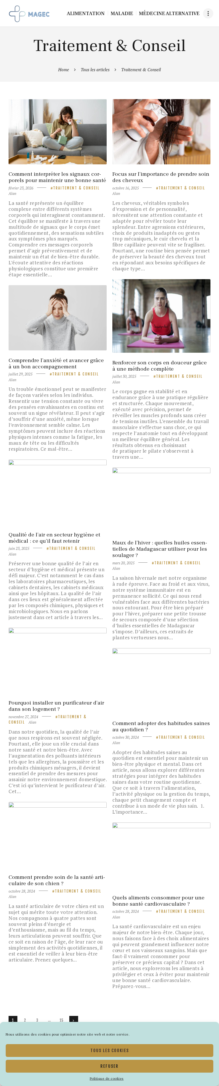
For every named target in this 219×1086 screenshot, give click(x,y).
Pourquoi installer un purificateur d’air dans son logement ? (56, 706)
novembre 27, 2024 (23, 716)
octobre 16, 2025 (125, 188)
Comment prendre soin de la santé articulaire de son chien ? (57, 880)
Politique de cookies (107, 1078)
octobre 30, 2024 (125, 737)
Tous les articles (95, 69)
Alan (12, 193)
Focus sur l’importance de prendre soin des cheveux (160, 177)
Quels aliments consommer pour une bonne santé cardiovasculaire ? (158, 901)
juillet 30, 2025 (124, 376)
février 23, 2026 (21, 188)
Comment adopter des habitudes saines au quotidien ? (161, 726)
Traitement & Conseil (76, 188)
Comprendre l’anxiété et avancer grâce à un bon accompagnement (56, 363)
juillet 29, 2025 (21, 374)
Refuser (109, 1066)
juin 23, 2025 (19, 548)
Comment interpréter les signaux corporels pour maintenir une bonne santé (57, 177)
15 (63, 1020)
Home (63, 69)
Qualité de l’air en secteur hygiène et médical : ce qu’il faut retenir (54, 538)
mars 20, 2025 (123, 563)
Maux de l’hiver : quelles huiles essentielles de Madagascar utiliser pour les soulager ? (159, 549)
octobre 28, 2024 (22, 891)
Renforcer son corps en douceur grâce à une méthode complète (159, 366)
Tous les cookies (109, 1050)
